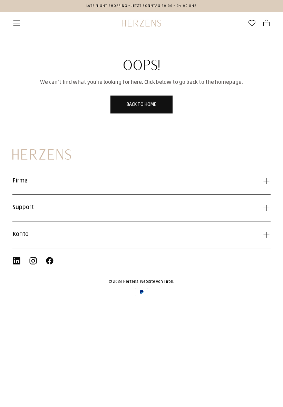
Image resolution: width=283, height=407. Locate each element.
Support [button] (23, 208)
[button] (16, 23)
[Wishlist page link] (251, 23)
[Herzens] (41, 154)
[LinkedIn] (16, 260)
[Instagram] (33, 260)
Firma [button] (20, 181)
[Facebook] (49, 260)
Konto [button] (20, 234)
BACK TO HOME (141, 104)
